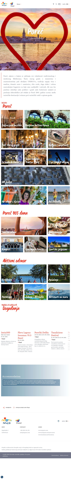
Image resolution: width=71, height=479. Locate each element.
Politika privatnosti (64, 455)
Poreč (3, 338)
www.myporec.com (43, 430)
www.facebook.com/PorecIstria (46, 434)
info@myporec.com (25, 432)
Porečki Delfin (42, 332)
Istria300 (5, 332)
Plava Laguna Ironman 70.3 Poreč (24, 335)
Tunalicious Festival (57, 334)
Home (18, 4)
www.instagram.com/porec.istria (46, 432)
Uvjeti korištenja (55, 455)
